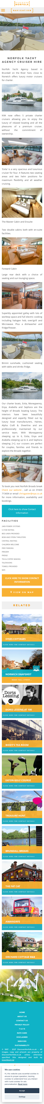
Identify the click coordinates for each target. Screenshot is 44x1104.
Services (22, 1041)
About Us (22, 1016)
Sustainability (22, 1045)
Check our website (12, 489)
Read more (22, 1084)
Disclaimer (22, 1037)
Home (22, 1012)
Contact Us (22, 1020)
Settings (22, 1097)
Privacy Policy (22, 1025)
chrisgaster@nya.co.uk (30, 493)
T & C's (22, 1029)
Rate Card (22, 1033)
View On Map (23, 592)
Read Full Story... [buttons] (22, 680)
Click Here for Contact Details (19, 644)
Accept (22, 1091)
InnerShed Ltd (8, 1060)
